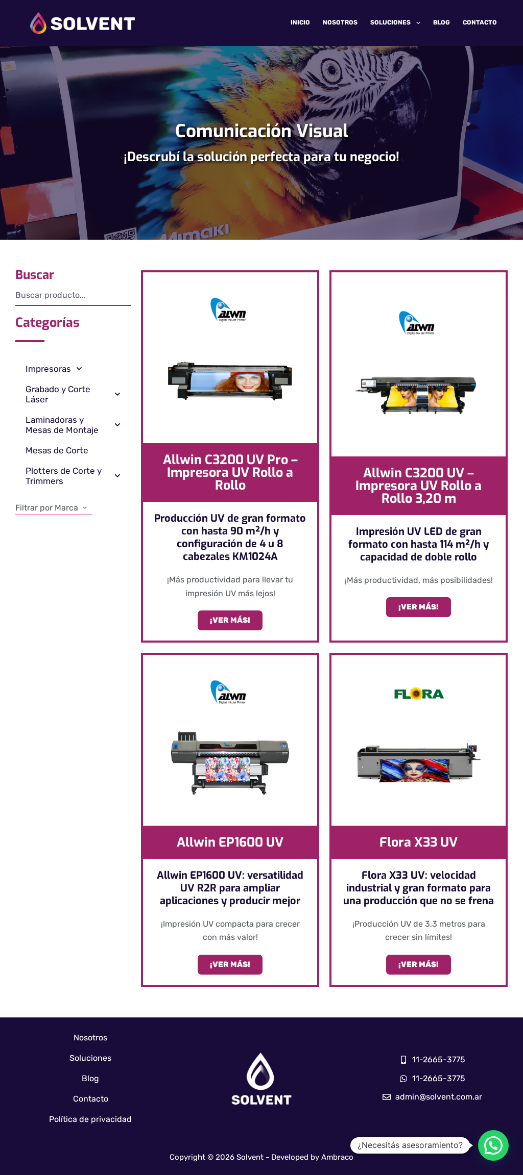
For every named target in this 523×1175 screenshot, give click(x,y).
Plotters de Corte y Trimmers (64, 476)
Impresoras (48, 369)
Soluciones (390, 22)
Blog (441, 22)
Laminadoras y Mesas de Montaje (62, 425)
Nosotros (340, 22)
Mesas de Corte (57, 450)
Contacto (480, 22)
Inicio (300, 22)
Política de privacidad (90, 1119)
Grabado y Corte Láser (58, 394)
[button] (493, 1145)
